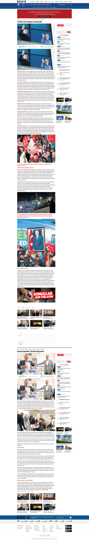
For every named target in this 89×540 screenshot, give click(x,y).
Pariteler (56, 521)
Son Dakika (32, 1)
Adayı (18, 491)
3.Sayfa (34, 7)
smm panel (27, 531)
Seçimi (32, 491)
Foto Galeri (57, 1)
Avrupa (38, 7)
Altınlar (44, 525)
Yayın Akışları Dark (29, 527)
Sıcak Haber (52, 531)
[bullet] (31, 344)
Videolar (61, 1)
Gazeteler (70, 1)
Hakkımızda (33, 538)
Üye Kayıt (57, 527)
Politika (54, 7)
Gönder (69, 361)
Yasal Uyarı (55, 538)
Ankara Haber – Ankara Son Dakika (22, 19)
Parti (30, 307)
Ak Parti (22, 491)
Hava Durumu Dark (20, 525)
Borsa (18, 521)
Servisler (37, 1)
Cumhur (19, 307)
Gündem (41, 1)
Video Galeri (52, 527)
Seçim (33, 307)
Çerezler (44, 538)
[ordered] (29, 344)
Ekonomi (45, 1)
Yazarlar (65, 1)
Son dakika (61, 4)
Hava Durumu (37, 521)
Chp (25, 491)
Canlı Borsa (36, 525)
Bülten (42, 7)
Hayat (51, 7)
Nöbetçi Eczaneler (29, 528)
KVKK (47, 538)
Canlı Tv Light (19, 528)
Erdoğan (23, 307)
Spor (49, 1)
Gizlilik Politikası (40, 538)
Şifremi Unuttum (58, 528)
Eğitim (48, 7)
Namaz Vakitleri (24, 521)
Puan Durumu (44, 521)
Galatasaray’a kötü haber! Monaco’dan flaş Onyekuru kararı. (40, 4)
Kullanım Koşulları (51, 538)
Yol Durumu (62, 521)
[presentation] (20, 4)
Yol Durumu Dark (20, 527)
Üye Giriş (57, 525)
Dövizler (44, 527)
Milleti (27, 307)
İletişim (37, 538)
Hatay (28, 491)
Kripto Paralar (69, 521)
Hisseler (50, 521)
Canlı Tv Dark (28, 525)
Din (44, 7)
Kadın (53, 1)
